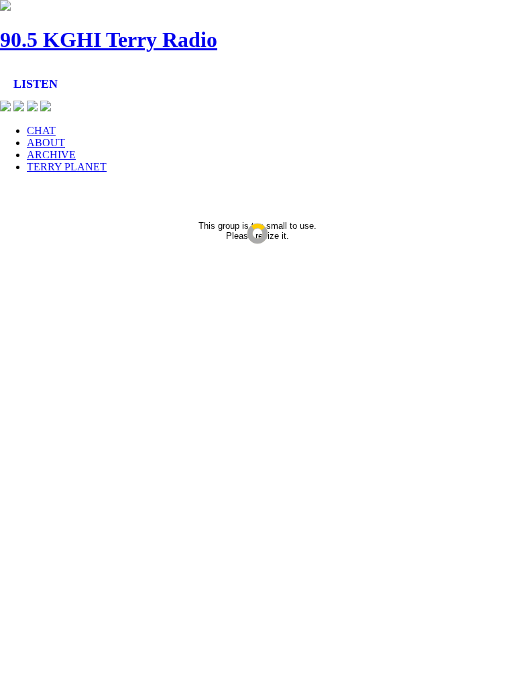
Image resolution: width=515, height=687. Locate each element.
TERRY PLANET (67, 166)
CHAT (41, 130)
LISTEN (35, 84)
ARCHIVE (51, 154)
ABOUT (46, 142)
